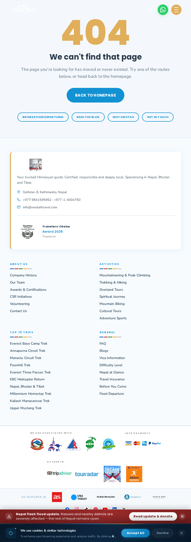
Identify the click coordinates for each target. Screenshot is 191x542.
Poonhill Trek (20, 365)
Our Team (17, 282)
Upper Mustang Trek (26, 408)
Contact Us (18, 311)
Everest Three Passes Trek (30, 372)
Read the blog (88, 117)
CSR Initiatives (21, 296)
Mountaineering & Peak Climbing (124, 275)
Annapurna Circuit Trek (27, 351)
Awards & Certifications (28, 290)
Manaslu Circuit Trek (25, 358)
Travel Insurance (112, 379)
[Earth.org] (159, 497)
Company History (23, 275)
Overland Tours (111, 290)
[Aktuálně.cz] (133, 497)
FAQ (102, 343)
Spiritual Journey (112, 296)
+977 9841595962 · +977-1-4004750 (52, 200)
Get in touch (158, 117)
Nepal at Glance (111, 372)
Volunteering (20, 304)
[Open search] (150, 9)
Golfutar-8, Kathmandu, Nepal (45, 192)
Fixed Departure (111, 394)
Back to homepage (95, 95)
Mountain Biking (112, 304)
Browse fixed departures (43, 117)
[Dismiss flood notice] (182, 516)
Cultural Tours (110, 311)
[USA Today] (79, 497)
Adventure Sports (113, 318)
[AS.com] (57, 497)
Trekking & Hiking (113, 282)
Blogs (103, 351)
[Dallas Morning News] (106, 497)
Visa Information (112, 358)
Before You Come (112, 386)
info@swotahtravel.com (40, 207)
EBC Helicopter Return (27, 379)
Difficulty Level (110, 365)
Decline (163, 533)
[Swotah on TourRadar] (87, 474)
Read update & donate (153, 516)
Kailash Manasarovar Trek (29, 401)
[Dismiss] (181, 533)
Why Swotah (123, 117)
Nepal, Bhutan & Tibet (27, 386)
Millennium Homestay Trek (30, 394)
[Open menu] (176, 9)
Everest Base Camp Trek (28, 343)
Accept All (135, 533)
